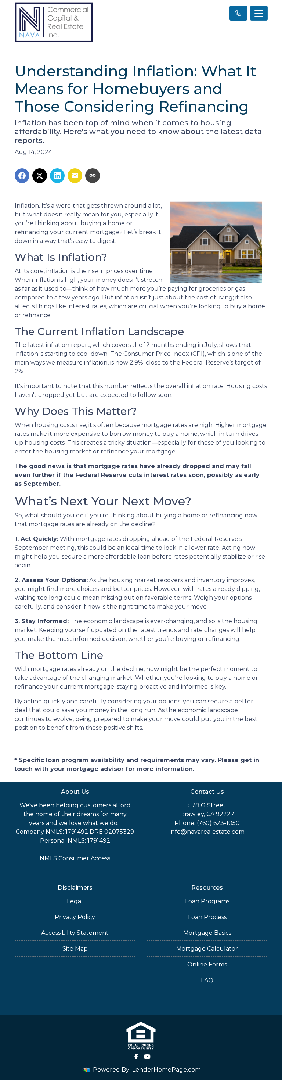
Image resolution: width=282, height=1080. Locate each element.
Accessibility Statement (75, 932)
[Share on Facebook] (22, 175)
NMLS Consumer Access (75, 858)
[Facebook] (136, 1056)
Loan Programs (207, 901)
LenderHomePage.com (166, 1069)
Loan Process (207, 917)
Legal (75, 901)
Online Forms (207, 964)
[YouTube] (147, 1056)
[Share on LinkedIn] (57, 175)
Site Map (75, 948)
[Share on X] (39, 175)
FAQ (207, 980)
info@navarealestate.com (207, 831)
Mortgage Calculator (207, 948)
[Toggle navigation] (259, 13)
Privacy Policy (75, 917)
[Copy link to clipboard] (92, 175)
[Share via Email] (75, 175)
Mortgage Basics (207, 932)
